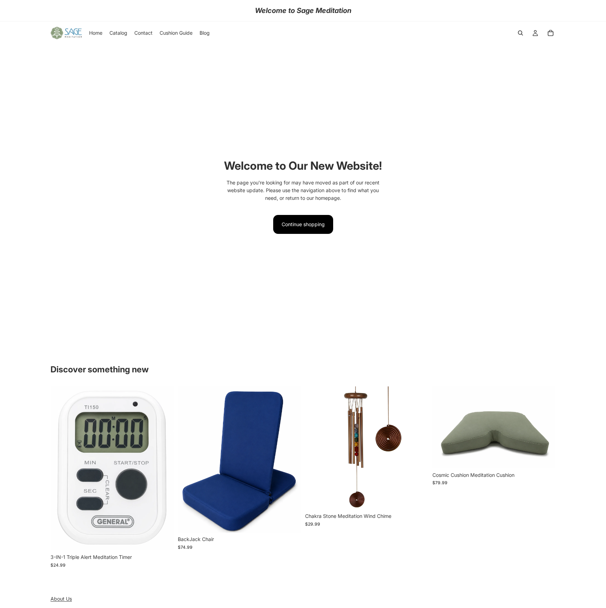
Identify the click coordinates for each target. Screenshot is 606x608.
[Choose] (290, 521)
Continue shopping (303, 224)
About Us (61, 599)
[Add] (162, 540)
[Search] (520, 33)
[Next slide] (163, 468)
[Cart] (550, 33)
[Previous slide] (61, 468)
